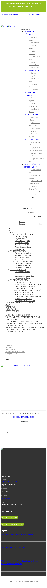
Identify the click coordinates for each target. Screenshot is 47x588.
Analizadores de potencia (35, 176)
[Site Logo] (8, 26)
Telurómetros (35, 67)
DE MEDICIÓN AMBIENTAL (21, 261)
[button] (22, 221)
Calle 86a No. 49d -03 (9, 482)
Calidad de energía (33, 38)
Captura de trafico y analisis (36, 154)
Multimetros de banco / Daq (34, 193)
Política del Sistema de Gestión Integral (17, 534)
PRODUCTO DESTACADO (7, 413)
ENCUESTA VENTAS (9, 517)
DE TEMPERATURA (31, 70)
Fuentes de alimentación (33, 187)
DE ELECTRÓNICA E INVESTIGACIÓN (26, 290)
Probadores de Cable (34, 58)
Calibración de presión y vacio (34, 124)
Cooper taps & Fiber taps (36, 160)
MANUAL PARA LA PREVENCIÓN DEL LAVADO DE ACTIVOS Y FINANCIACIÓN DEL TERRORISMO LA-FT (25, 329)
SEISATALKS (10, 309)
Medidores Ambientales (33, 105)
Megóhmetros (35, 43)
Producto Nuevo (40, 413)
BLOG (8, 305)
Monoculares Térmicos (34, 85)
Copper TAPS (18, 413)
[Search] (41, 224)
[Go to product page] (23, 387)
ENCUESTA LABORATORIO (12, 524)
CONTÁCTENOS (26, 209)
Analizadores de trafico (35, 143)
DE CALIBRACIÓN (31, 114)
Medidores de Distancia (34, 110)
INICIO (8, 228)
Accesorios (34, 90)
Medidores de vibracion (34, 80)
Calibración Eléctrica (33, 118)
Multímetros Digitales (33, 47)
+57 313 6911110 (7, 498)
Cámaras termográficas (33, 74)
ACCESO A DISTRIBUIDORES (17, 315)
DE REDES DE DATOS (32, 139)
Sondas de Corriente (33, 52)
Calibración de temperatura (34, 129)
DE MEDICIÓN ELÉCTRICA (21, 234)
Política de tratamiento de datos (13, 547)
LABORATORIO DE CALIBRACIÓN (20, 303)
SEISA (8, 230)
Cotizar (24, 421)
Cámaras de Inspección (33, 99)
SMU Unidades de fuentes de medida (35, 182)
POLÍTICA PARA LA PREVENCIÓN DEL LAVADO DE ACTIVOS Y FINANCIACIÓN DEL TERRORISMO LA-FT (24, 323)
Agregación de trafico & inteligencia (35, 149)
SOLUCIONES (25, 29)
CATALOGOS (11, 307)
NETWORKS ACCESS (28, 413)
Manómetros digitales (34, 135)
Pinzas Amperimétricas (34, 63)
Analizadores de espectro (35, 171)
